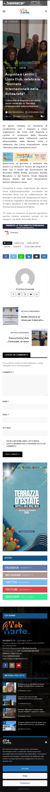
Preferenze (25, 783)
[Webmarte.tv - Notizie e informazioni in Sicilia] (25, 11)
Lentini (22, 68)
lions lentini (32, 243)
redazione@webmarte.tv (17, 659)
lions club (19, 243)
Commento (8, 372)
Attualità (13, 21)
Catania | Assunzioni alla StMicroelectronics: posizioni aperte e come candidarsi (30, 698)
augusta (17, 247)
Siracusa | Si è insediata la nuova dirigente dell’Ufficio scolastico (31, 685)
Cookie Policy (23, 789)
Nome (6, 401)
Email (6, 415)
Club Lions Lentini (33, 247)
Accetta (25, 768)
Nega (25, 776)
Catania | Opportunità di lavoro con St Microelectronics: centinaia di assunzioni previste (32, 723)
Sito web (7, 428)
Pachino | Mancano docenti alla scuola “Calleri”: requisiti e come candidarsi (31, 711)
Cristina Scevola (25, 289)
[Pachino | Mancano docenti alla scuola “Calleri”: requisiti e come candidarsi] (9, 713)
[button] (46, 742)
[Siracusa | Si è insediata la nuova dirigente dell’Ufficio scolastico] (9, 687)
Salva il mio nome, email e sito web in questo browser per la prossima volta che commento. (26, 443)
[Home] (6, 22)
